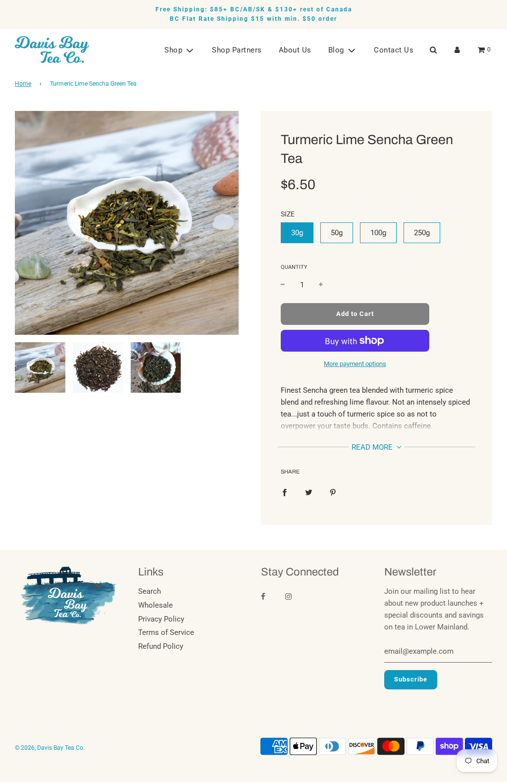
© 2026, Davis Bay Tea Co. (50, 747)
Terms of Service (166, 632)
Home (23, 83)
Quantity (294, 267)
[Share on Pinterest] (333, 491)
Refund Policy (160, 646)
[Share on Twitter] (309, 491)
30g (297, 232)
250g (422, 232)
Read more (373, 447)
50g (337, 232)
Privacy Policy (161, 619)
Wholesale (155, 605)
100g (378, 232)
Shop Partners (237, 50)
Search (149, 591)
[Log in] (457, 49)
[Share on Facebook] (284, 491)
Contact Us (393, 50)
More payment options (355, 363)
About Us (295, 50)
